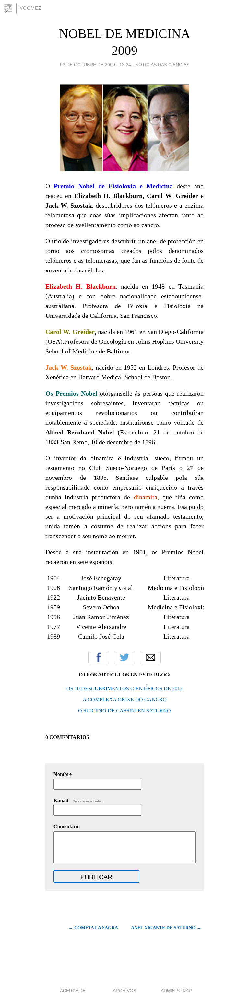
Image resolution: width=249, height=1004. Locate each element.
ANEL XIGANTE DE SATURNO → (166, 927)
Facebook (98, 657)
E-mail (77, 800)
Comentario (66, 826)
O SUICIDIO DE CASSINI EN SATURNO (124, 710)
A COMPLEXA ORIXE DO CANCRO (125, 699)
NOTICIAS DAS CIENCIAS (162, 64)
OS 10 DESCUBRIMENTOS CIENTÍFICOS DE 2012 (124, 688)
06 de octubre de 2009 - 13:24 (95, 64)
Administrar (176, 990)
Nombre (62, 774)
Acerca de (73, 990)
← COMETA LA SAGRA (93, 927)
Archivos (124, 990)
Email (150, 657)
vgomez (31, 8)
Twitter (124, 657)
